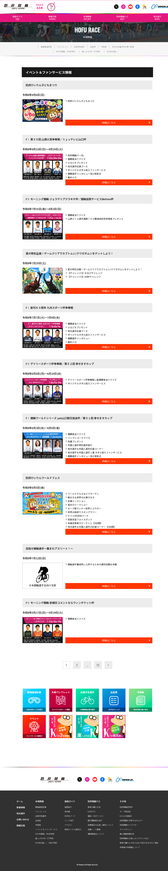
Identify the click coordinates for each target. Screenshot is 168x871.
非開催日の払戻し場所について (100, 825)
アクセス (68, 825)
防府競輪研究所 (126, 807)
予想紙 (104, 46)
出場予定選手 (79, 46)
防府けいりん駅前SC (73, 829)
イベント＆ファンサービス (123, 46)
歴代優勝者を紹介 (95, 820)
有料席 (67, 811)
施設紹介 (68, 807)
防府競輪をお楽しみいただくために (134, 838)
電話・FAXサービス (95, 816)
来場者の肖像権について (130, 847)
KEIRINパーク (70, 816)
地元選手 (21, 813)
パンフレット (62, 46)
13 (97, 665)
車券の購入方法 (94, 807)
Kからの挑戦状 (126, 816)
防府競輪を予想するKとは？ (131, 820)
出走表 (93, 46)
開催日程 (21, 825)
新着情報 (21, 807)
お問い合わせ (23, 819)
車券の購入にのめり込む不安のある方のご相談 (139, 842)
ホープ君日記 (125, 811)
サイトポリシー (126, 829)
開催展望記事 (46, 46)
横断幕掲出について (96, 834)
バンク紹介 (69, 820)
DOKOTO (91, 811)
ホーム (20, 801)
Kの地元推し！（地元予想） (46, 842)
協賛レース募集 (94, 829)
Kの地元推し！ (113, 51)
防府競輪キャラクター (129, 825)
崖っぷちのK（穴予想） (91, 51)
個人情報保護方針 (127, 834)
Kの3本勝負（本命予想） (66, 51)
